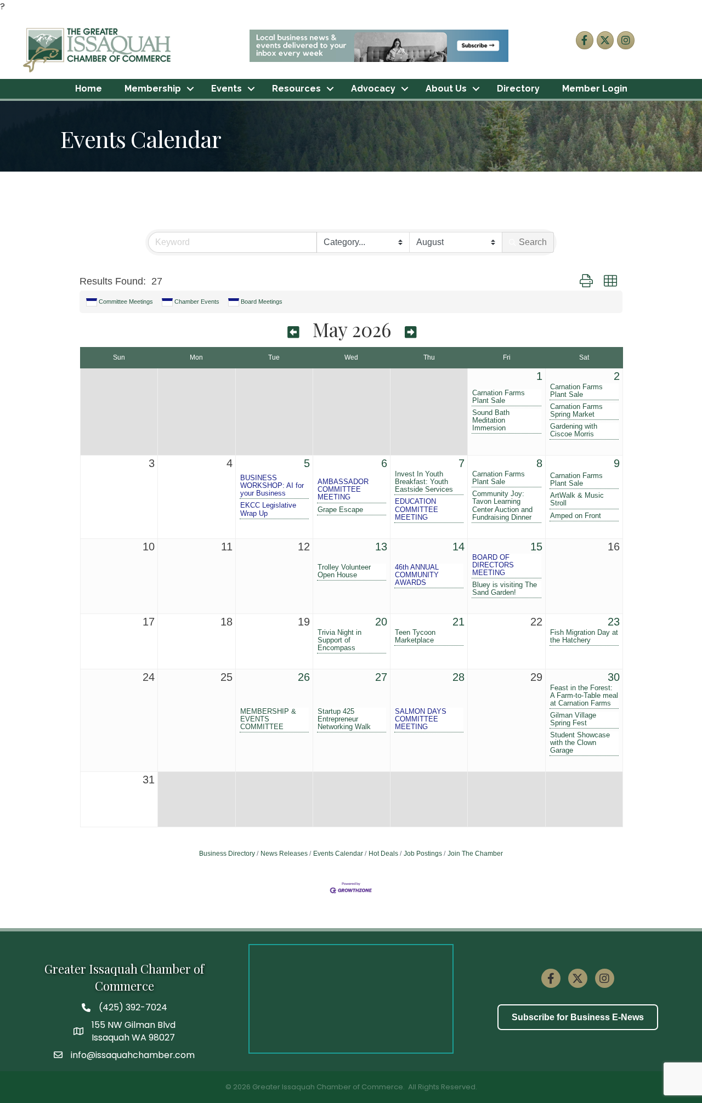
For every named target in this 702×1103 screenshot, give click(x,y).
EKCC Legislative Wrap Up (268, 509)
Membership (152, 88)
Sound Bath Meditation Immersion (490, 420)
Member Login (594, 88)
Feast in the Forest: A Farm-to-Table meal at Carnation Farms (584, 695)
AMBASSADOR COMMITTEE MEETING (343, 489)
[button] (586, 281)
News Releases (284, 853)
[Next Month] (410, 331)
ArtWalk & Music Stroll (577, 499)
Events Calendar (338, 853)
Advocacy (373, 88)
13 (381, 547)
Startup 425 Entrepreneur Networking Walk (344, 719)
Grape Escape (340, 510)
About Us (446, 88)
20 (381, 622)
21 (458, 622)
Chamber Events (196, 301)
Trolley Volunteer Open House (344, 571)
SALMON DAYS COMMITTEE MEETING (420, 719)
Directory (518, 88)
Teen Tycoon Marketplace (415, 636)
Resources (296, 88)
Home (88, 88)
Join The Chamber (475, 853)
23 (614, 622)
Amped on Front (575, 516)
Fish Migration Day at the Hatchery (584, 636)
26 (304, 677)
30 (614, 677)
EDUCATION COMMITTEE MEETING (416, 509)
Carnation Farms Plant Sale (498, 397)
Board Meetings (261, 301)
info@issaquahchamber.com (133, 1055)
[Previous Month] (293, 331)
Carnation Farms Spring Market (576, 410)
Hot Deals (383, 853)
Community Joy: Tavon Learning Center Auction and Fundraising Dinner (502, 505)
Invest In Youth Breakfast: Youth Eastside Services (424, 481)
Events (226, 88)
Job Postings (423, 853)
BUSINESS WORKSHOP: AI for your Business (272, 485)
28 (458, 677)
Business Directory (227, 853)
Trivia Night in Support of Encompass (339, 640)
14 (458, 547)
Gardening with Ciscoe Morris (573, 430)
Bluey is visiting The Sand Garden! (504, 588)
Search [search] (533, 242)
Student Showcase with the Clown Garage (580, 742)
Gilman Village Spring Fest (573, 719)
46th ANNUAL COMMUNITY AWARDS (417, 575)
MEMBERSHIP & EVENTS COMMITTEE (268, 719)
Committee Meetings (126, 301)
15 (536, 547)
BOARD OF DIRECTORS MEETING (493, 565)
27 (381, 677)
